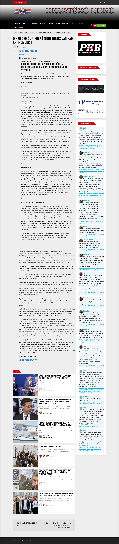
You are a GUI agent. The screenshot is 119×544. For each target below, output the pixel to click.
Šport (74, 23)
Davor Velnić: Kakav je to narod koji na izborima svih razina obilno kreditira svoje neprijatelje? (56, 494)
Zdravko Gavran (88, 176)
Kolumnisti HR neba (38, 23)
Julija (84, 128)
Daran (18, 46)
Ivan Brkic (86, 396)
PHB (29, 23)
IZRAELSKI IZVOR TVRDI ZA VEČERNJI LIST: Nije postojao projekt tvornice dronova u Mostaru (55, 424)
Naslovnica (17, 23)
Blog (15, 27)
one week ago (97, 403)
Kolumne (51, 23)
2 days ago (93, 148)
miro (84, 273)
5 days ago (89, 392)
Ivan (44, 388)
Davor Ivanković (26, 104)
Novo (24, 23)
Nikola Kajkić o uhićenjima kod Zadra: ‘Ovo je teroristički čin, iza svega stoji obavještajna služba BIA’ (90, 449)
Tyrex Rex (86, 152)
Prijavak (21, 27)
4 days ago (95, 235)
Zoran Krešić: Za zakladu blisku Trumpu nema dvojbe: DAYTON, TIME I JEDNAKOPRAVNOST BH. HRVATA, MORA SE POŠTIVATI (55, 401)
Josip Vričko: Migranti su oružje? (51, 446)
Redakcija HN (46, 412)
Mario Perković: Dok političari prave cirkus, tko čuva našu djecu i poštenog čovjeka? (55, 377)
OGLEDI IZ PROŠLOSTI (62, 23)
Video (81, 23)
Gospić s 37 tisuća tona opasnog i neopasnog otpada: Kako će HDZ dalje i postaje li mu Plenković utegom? (55, 472)
